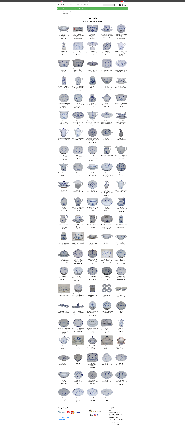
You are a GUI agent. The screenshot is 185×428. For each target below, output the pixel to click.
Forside (60, 4)
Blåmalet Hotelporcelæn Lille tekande (121, 156)
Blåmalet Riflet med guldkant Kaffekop (78, 226)
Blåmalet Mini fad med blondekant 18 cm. (78, 122)
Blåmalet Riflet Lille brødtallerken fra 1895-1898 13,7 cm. (78, 260)
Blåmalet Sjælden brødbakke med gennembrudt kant (121, 70)
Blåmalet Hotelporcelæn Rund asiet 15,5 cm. (78, 329)
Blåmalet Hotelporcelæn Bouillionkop (107, 242)
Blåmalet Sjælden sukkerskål (106, 104)
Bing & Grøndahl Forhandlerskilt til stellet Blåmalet (78, 35)
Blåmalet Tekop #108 (92, 173)
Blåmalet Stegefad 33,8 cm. (63, 398)
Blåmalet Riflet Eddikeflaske (63, 52)
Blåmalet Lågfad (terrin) (106, 346)
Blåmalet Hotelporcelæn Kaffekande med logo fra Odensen (121, 53)
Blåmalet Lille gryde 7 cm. (121, 173)
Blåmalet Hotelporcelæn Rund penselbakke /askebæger (92, 330)
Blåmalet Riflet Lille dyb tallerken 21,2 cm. (121, 277)
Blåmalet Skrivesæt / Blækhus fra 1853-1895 (107, 330)
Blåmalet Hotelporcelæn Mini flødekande (107, 156)
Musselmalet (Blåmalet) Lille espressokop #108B (107, 35)
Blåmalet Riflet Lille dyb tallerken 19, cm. (92, 277)
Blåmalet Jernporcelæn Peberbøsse (121, 225)
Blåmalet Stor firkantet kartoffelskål (78, 173)
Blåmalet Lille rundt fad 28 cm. (92, 190)
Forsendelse (72, 4)
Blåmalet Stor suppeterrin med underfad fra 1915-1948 (121, 347)
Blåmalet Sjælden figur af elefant (92, 104)
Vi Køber (65, 4)
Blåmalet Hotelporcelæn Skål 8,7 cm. (64, 69)
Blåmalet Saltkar (121, 294)
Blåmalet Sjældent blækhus (92, 69)
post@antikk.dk (116, 425)
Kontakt (86, 4)
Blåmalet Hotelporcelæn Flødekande (92, 225)
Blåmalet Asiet (121, 312)
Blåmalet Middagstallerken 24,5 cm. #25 (78, 278)
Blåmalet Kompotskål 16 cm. (63, 364)
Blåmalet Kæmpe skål (64, 381)
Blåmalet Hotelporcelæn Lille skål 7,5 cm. (78, 69)
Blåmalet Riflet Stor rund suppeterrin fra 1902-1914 (92, 347)
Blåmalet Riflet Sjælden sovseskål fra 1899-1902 (121, 122)
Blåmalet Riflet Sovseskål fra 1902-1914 (121, 87)
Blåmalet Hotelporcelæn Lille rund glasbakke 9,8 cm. (92, 312)
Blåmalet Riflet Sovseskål (63, 190)
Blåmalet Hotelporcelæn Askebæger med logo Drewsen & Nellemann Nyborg (64, 330)
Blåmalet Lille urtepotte (64, 121)
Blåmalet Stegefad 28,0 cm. (106, 381)
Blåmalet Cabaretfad (107, 208)
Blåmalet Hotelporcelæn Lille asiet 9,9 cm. (107, 312)
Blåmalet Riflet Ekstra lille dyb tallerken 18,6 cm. (63, 157)
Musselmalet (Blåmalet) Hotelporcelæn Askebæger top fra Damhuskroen (106, 226)
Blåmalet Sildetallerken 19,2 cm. (63, 277)
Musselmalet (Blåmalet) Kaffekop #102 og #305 (78, 242)
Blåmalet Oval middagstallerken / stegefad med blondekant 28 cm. (107, 174)
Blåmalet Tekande (64, 346)
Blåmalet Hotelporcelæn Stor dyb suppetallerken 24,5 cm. (78, 295)
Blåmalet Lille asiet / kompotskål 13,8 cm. (78, 105)
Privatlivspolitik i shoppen (65, 417)
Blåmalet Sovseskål (78, 346)
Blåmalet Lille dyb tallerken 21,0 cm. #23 (107, 278)
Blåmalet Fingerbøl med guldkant (64, 242)
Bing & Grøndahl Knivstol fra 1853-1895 (63, 312)
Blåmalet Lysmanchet (107, 294)
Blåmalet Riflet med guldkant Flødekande (63, 226)
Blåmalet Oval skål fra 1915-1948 (121, 364)
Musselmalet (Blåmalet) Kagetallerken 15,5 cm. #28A (121, 35)
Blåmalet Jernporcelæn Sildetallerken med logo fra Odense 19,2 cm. (92, 139)
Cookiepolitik (61, 419)
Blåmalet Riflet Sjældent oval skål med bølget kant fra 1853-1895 (107, 122)
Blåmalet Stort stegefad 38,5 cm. (92, 398)
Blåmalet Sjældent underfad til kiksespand (92, 364)
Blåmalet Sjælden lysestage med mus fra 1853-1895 (121, 209)
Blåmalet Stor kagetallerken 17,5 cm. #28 (121, 260)
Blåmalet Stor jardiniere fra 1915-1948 (63, 35)
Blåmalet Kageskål (78, 364)
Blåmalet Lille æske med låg (92, 294)
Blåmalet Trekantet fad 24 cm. (107, 364)
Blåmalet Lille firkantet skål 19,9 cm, (107, 69)
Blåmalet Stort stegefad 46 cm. (107, 398)
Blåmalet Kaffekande (121, 329)
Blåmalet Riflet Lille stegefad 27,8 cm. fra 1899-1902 (121, 382)
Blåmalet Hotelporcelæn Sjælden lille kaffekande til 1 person (78, 87)
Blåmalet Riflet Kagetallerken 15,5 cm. (106, 260)
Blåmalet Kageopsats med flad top (92, 52)
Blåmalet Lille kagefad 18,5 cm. (107, 52)
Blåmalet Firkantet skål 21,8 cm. (78, 52)
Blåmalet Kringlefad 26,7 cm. (78, 381)
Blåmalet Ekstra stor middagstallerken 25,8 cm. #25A (92, 157)
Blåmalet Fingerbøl (92, 87)
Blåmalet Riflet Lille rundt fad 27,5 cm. (92, 381)
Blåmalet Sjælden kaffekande (78, 190)
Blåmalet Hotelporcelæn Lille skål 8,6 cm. (92, 208)
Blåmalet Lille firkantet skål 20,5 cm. (78, 156)
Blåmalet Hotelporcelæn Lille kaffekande (121, 190)
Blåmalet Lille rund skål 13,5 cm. (106, 87)
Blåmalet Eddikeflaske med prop (121, 139)
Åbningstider (79, 4)
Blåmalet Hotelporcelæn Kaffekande (78, 139)
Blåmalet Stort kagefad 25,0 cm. (106, 139)
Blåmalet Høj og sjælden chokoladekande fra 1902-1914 (106, 191)
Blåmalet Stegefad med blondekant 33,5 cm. (78, 399)
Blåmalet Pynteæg (64, 208)
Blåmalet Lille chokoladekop (92, 242)
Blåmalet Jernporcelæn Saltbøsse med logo (63, 87)
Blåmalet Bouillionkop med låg (64, 260)
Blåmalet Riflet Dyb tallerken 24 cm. (64, 294)
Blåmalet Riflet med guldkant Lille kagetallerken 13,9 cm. (92, 260)
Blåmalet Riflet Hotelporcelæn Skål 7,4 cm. (92, 35)
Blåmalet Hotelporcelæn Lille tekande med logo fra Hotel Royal (92, 122)
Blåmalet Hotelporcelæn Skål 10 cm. (121, 104)
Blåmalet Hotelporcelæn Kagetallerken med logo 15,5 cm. (64, 105)
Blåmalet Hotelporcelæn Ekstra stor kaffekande (64, 139)
